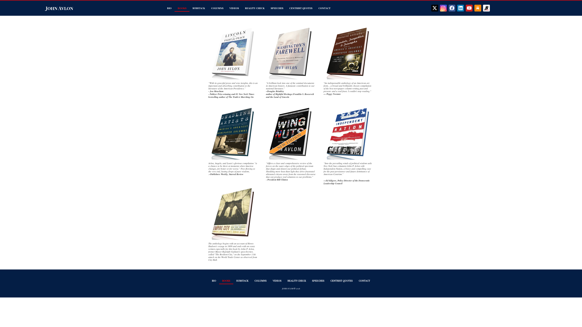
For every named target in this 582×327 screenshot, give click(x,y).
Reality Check (255, 8)
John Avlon (59, 8)
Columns (217, 8)
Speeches (277, 8)
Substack (198, 8)
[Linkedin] (460, 8)
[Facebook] (452, 8)
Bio (169, 8)
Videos (234, 8)
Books (182, 8)
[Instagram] (443, 8)
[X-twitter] (434, 8)
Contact (324, 8)
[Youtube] (469, 8)
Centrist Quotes (300, 8)
